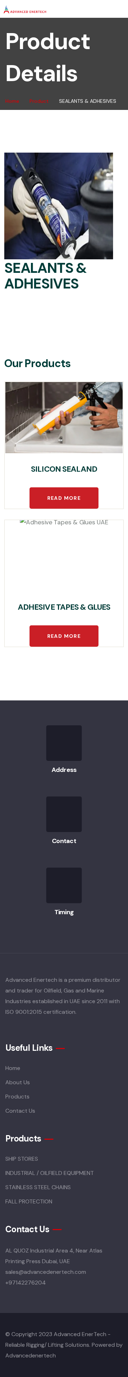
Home (12, 101)
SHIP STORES (21, 1158)
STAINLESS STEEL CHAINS (38, 1187)
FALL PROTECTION (28, 1201)
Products (17, 1096)
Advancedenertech (30, 1355)
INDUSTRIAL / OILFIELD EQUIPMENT (49, 1173)
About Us (17, 1082)
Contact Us (20, 1110)
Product (39, 101)
